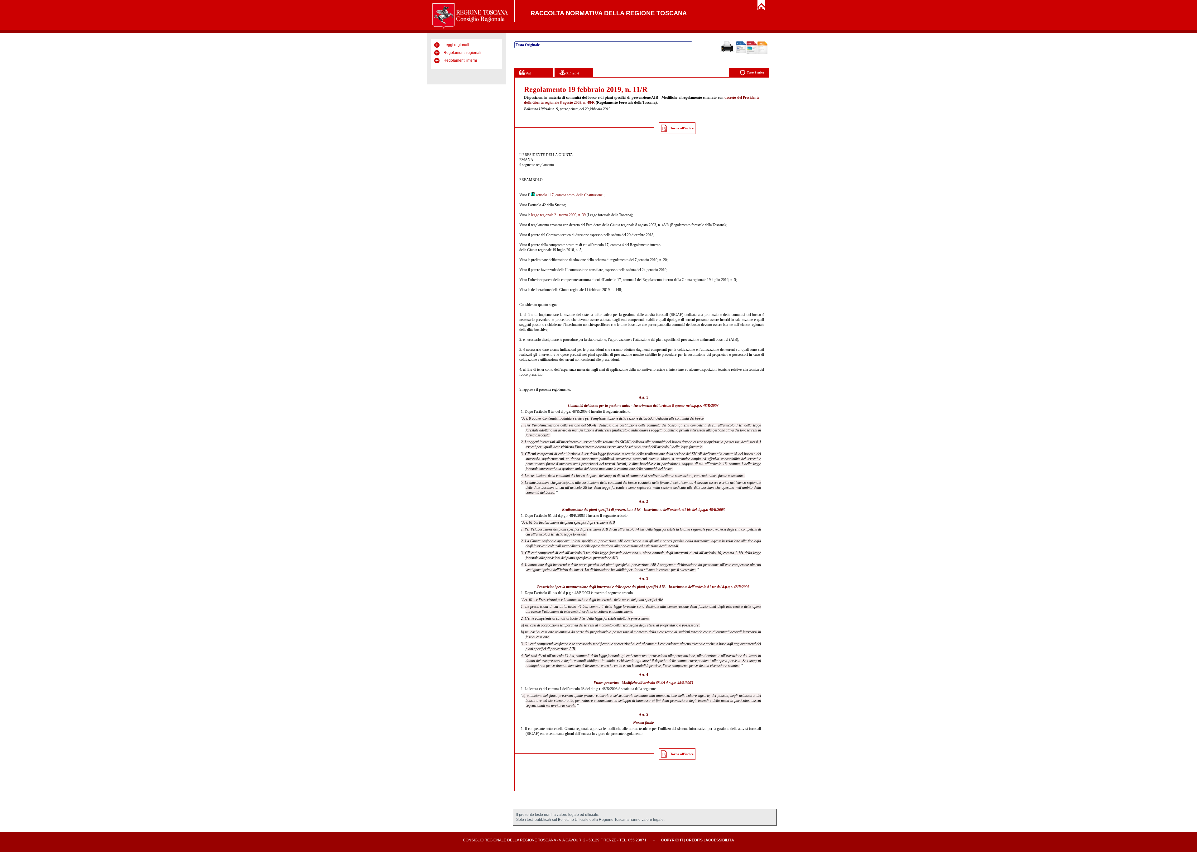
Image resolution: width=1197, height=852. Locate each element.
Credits (694, 840)
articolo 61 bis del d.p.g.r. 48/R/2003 (697, 509)
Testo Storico (755, 72)
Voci (528, 73)
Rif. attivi (572, 73)
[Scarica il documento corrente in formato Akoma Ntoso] (762, 53)
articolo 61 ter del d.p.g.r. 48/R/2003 (722, 587)
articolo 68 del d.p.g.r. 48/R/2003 (668, 683)
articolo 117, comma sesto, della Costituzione (569, 195)
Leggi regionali (456, 45)
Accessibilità (719, 840)
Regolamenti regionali (462, 52)
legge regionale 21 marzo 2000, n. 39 (558, 215)
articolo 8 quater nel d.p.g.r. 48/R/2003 (689, 405)
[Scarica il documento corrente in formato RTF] (741, 52)
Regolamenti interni (460, 60)
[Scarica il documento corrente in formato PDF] (752, 53)
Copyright (672, 840)
